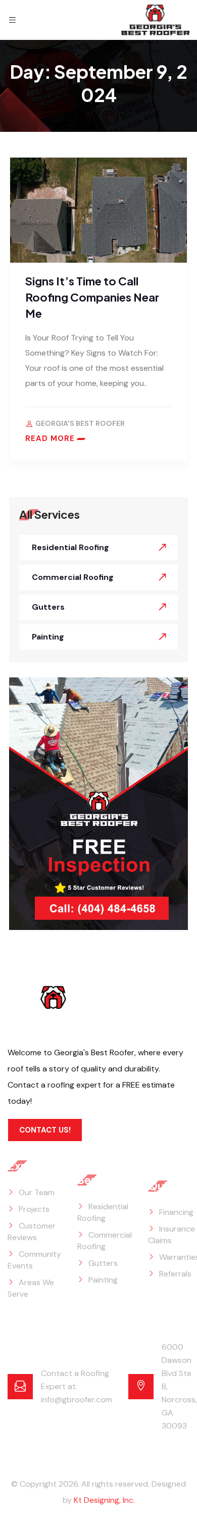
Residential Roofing (70, 547)
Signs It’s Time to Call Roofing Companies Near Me (92, 297)
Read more (50, 439)
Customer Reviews (32, 1231)
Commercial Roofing (73, 577)
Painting (48, 636)
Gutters (48, 607)
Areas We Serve (31, 1288)
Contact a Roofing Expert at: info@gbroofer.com (76, 1386)
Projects (34, 1209)
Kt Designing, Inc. (104, 1500)
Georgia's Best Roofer (80, 423)
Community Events (34, 1260)
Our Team (37, 1192)
